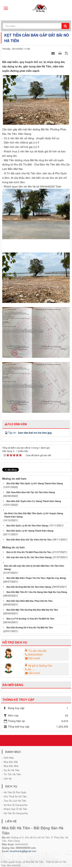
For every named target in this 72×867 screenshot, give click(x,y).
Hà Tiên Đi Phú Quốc (15, 792)
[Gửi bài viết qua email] (53, 53)
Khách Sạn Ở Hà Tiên (15, 809)
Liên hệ (7, 778)
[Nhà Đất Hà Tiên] (40, 8)
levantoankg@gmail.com (23, 851)
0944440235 (35, 654)
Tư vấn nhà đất (37, 651)
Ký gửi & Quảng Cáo (40, 665)
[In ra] (60, 53)
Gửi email (34, 658)
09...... (31, 669)
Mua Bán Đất (11, 762)
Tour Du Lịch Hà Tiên (15, 800)
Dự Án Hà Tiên (12, 770)
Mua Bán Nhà (11, 766)
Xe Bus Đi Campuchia (15, 805)
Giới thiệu (9, 757)
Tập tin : (30, 432)
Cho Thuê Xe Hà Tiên (15, 796)
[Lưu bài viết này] (67, 53)
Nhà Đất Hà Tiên (34, 861)
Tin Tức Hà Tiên (12, 774)
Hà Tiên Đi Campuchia (16, 813)
